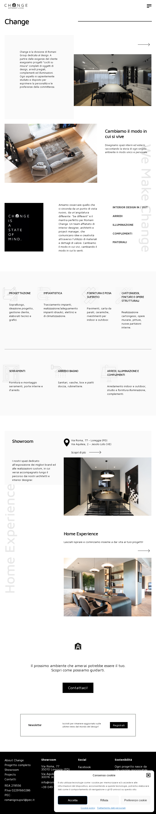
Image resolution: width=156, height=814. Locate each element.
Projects (10, 774)
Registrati (119, 725)
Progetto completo (18, 765)
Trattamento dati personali (111, 807)
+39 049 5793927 (53, 787)
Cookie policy (88, 807)
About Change (14, 760)
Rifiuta (104, 800)
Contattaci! (78, 688)
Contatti (10, 779)
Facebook (84, 767)
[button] (148, 775)
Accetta (72, 800)
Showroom (12, 769)
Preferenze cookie (135, 800)
